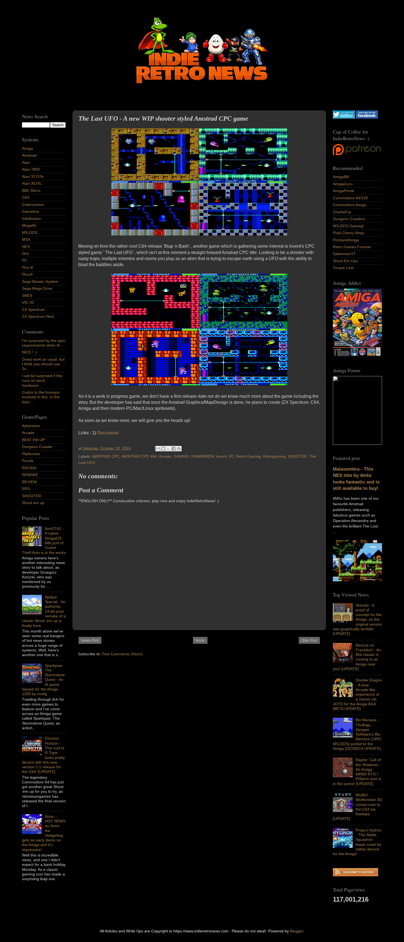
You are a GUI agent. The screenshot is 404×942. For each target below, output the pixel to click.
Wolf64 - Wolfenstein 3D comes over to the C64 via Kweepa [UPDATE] (357, 807)
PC (231, 456)
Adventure (31, 426)
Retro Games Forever (352, 247)
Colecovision (33, 204)
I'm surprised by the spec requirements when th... (44, 342)
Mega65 (29, 225)
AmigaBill (341, 177)
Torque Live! (343, 268)
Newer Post (90, 640)
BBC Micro (31, 190)
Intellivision (31, 218)
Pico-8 (27, 267)
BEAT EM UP (33, 440)
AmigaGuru (343, 184)
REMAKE (30, 475)
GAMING (181, 456)
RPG (26, 489)
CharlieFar (342, 212)
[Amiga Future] (357, 356)
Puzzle (28, 460)
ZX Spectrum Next (38, 316)
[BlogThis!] (163, 448)
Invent (221, 456)
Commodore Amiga (349, 205)
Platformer (31, 454)
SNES (27, 295)
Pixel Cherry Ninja (348, 233)
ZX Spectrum (33, 309)
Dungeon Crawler (37, 446)
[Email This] (158, 448)
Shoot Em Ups (345, 261)
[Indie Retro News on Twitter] (344, 117)
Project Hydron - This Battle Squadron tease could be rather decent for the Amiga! (357, 842)
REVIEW (29, 482)
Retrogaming (274, 456)
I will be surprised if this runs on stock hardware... (42, 381)
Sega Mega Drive (37, 288)
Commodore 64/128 (350, 198)
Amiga (27, 148)
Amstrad (29, 155)
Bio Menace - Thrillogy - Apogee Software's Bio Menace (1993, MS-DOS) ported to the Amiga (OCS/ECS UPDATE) (357, 734)
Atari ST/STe (33, 176)
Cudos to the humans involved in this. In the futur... (41, 397)
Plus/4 (27, 274)
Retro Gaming (248, 456)
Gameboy (30, 211)
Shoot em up (33, 503)
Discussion (108, 432)
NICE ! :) (29, 352)
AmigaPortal (343, 191)
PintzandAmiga (346, 240)
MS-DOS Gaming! (348, 226)
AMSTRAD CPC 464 (139, 456)
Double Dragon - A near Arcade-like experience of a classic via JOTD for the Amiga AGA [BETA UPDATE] (357, 694)
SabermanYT (344, 254)
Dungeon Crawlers (349, 219)
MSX (26, 239)
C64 (25, 197)
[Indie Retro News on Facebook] (367, 117)
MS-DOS (29, 232)
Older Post (309, 640)
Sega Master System (40, 281)
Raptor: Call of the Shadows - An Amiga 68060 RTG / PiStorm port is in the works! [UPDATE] (357, 772)
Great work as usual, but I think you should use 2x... (43, 364)
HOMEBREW (202, 456)
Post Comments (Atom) (122, 654)
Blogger (296, 931)
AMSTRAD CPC (106, 456)
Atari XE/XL (32, 183)
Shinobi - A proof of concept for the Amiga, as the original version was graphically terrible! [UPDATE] (357, 619)
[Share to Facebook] (173, 448)
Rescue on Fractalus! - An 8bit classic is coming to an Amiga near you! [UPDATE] (357, 657)
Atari (26, 162)
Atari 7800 (31, 169)
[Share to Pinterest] (179, 448)
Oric (25, 253)
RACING (29, 468)
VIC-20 (28, 302)
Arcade (165, 456)
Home (200, 640)
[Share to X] (168, 448)
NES (26, 246)
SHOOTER (297, 456)
